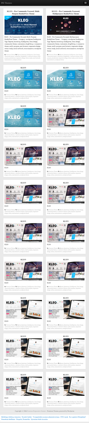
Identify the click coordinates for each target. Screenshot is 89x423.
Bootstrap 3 (24, 95)
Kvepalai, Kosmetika (23, 419)
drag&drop (24, 56)
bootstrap (23, 54)
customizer (17, 56)
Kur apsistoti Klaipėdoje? (77, 417)
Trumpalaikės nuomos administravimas (46, 417)
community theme (9, 56)
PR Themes (6, 3)
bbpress (19, 54)
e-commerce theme (32, 56)
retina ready (29, 58)
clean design (36, 54)
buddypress (30, 54)
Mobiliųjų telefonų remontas (11, 417)
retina (10, 98)
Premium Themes (10, 54)
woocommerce (8, 60)
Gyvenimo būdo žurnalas (39, 419)
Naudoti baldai (27, 417)
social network (36, 58)
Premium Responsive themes (36, 411)
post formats (12, 58)
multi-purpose (28, 96)
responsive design (20, 58)
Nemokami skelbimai (8, 419)
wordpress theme (17, 60)
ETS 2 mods (64, 417)
